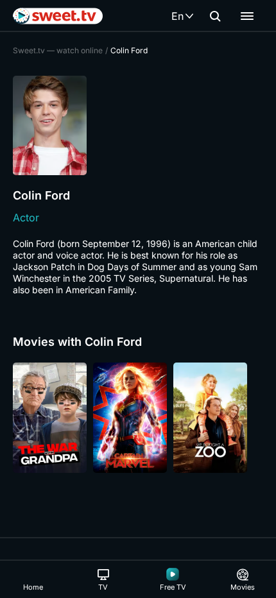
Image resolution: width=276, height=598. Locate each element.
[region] (138, 418)
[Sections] (247, 16)
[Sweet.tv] (58, 16)
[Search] (215, 16)
